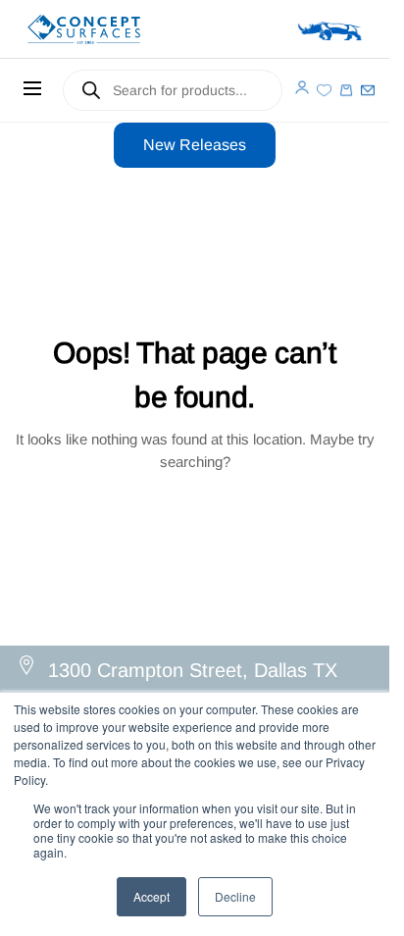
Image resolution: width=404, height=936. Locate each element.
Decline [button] (235, 896)
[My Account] (302, 87)
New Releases (194, 144)
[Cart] (346, 90)
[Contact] (368, 90)
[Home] (111, 29)
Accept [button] (151, 896)
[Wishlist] (323, 90)
